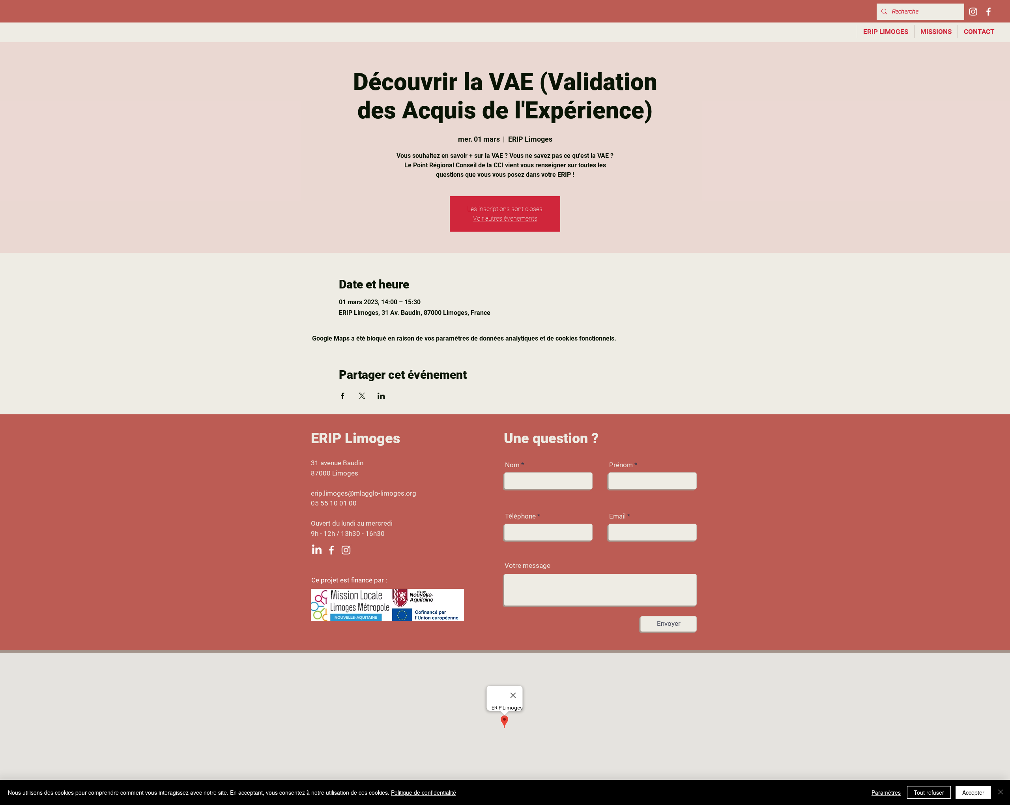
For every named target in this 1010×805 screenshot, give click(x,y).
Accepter (973, 792)
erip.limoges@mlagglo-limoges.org (363, 493)
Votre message (527, 565)
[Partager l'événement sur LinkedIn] (381, 396)
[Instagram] (973, 11)
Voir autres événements (505, 218)
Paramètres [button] (886, 792)
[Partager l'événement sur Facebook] (342, 396)
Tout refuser (929, 792)
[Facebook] (988, 11)
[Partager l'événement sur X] (362, 396)
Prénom (621, 465)
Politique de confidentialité (423, 792)
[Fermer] (1000, 792)
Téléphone (520, 516)
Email (617, 516)
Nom (512, 465)
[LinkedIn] (317, 550)
